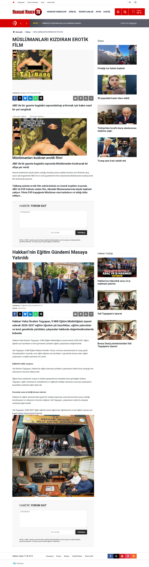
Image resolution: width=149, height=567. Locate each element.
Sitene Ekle (51, 2)
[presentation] (21, 23)
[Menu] (118, 12)
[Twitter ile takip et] (116, 556)
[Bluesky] (25, 98)
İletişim (66, 556)
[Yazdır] (75, 98)
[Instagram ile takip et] (128, 556)
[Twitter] (20, 98)
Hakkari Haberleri (56, 12)
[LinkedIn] (30, 98)
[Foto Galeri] (135, 2)
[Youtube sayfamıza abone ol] (122, 556)
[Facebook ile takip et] (110, 556)
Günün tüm (129, 23)
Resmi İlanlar (86, 12)
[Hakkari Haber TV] (27, 12)
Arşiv (42, 2)
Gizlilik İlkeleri (77, 556)
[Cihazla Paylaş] (41, 98)
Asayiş (106, 12)
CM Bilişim (20, 563)
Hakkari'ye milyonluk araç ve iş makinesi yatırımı (61, 23)
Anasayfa (19, 32)
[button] (80, 98)
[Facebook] (14, 98)
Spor (98, 12)
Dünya (28, 32)
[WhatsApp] (35, 98)
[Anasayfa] (13, 2)
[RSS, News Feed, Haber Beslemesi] (134, 556)
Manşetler (21, 2)
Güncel (72, 12)
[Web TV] (130, 2)
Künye (58, 556)
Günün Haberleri (32, 2)
